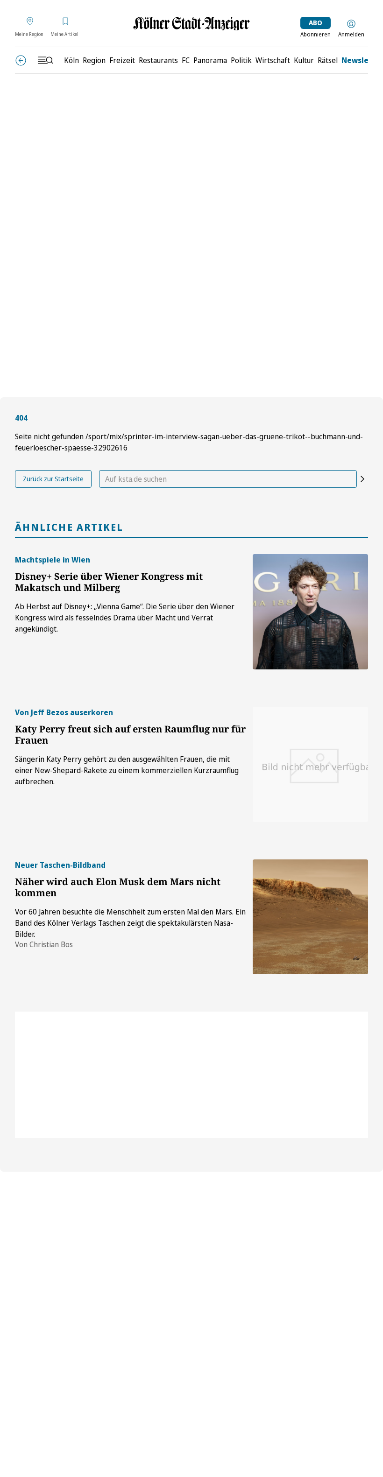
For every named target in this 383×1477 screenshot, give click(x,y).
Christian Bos (51, 944)
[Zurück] (21, 60)
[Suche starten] (362, 479)
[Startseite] (191, 23)
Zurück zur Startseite (53, 478)
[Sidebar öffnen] (45, 60)
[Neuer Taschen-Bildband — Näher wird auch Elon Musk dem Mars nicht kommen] (310, 917)
